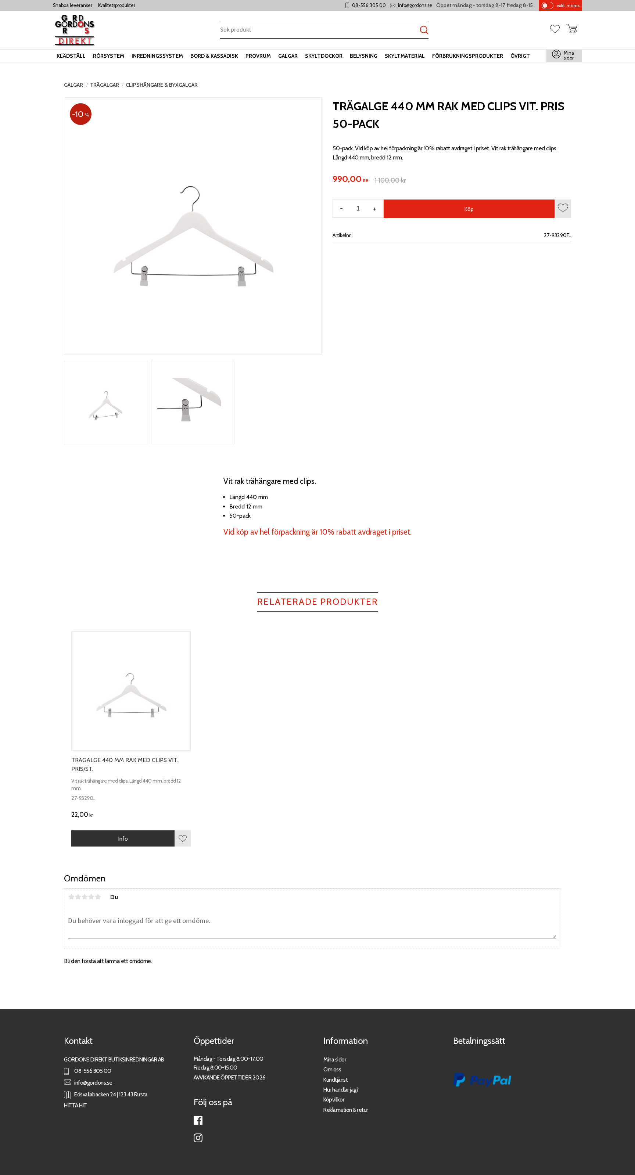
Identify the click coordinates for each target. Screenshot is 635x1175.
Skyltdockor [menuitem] (323, 56)
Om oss (332, 1069)
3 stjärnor (84, 897)
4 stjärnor (91, 897)
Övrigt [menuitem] (520, 56)
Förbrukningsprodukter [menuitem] (467, 56)
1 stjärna (71, 897)
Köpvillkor (333, 1099)
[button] (558, 30)
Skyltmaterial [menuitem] (405, 56)
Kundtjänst (335, 1079)
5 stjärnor (97, 897)
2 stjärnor (78, 897)
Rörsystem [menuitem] (108, 56)
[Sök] (424, 30)
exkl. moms (568, 5)
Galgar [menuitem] (288, 56)
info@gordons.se (415, 5)
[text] (351, 179)
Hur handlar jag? (340, 1089)
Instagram (198, 1137)
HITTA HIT (75, 1105)
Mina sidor (334, 1059)
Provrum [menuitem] (258, 56)
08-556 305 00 (369, 5)
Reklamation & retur (345, 1109)
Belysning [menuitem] (363, 56)
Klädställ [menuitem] (71, 56)
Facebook (198, 1120)
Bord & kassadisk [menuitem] (214, 56)
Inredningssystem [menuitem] (157, 56)
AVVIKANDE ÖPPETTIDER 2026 (230, 1077)
